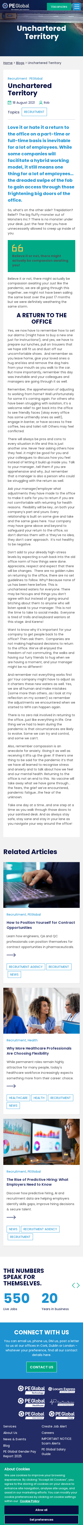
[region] (41, 1494)
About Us (10, 1433)
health (39, 1098)
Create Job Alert (54, 1426)
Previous (73, 1285)
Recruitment (17, 78)
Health (33, 1040)
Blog (6, 1445)
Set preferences (42, 1519)
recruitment (34, 112)
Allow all (41, 1510)
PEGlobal (35, 78)
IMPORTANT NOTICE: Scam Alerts (57, 1441)
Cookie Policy (29, 1501)
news (14, 974)
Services (9, 1426)
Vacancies (59, 6)
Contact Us (41, 1367)
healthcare (18, 1098)
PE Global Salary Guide (54, 1451)
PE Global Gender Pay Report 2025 (19, 1453)
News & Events (14, 1439)
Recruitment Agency (26, 967)
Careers (48, 1433)
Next (78, 1285)
